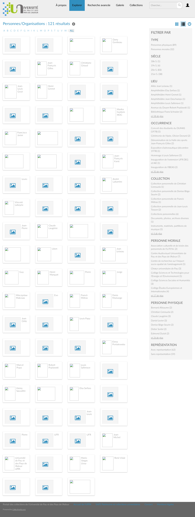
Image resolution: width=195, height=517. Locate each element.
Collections (136, 5)
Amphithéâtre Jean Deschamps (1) (168, 99)
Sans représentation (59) (163, 354)
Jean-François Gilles (52, 66)
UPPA (17, 469)
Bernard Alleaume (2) (161, 308)
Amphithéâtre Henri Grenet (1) (166, 95)
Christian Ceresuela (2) (162, 312)
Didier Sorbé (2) (158, 329)
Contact (149, 504)
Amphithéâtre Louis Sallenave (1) (167, 103)
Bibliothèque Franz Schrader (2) (166, 112)
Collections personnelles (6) (164, 214)
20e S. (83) (156, 70)
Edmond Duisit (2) (160, 333)
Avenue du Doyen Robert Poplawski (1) (170, 107)
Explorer (77, 5)
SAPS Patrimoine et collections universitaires (118, 504)
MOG (119, 115)
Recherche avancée (99, 5)
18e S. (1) (155, 61)
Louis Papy (85, 318)
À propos (61, 5)
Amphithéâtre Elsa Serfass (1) (165, 90)
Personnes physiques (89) (163, 45)
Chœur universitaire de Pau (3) (166, 268)
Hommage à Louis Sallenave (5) (166, 155)
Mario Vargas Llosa (84, 461)
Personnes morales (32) (162, 49)
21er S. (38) (156, 74)
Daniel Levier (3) (159, 320)
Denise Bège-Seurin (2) (162, 325)
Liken (54, 249)
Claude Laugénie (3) (161, 316)
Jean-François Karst (118, 158)
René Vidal (119, 458)
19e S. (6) (155, 65)
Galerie (120, 5)
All (72, 31)
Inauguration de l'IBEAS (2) (164, 167)
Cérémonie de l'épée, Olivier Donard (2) (170, 136)
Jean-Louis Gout (20, 89)
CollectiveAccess (19, 510)
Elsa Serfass (85, 388)
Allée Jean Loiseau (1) (161, 86)
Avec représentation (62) (163, 350)
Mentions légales (165, 504)
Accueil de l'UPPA (82, 504)
